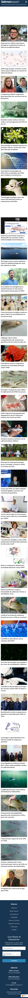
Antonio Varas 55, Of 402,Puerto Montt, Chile (14, 993)
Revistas (11, 4)
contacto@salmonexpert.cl (14, 985)
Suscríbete (14, 960)
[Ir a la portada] (12, 2)
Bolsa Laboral (5, 4)
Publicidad (14, 917)
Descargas (14, 926)
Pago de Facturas (14, 923)
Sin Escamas (17, 4)
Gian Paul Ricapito (14, 979)
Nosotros (23, 4)
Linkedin (14, 929)
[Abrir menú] (26, 2)
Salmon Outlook (14, 920)
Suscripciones (14, 914)
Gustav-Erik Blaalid (14, 972)
